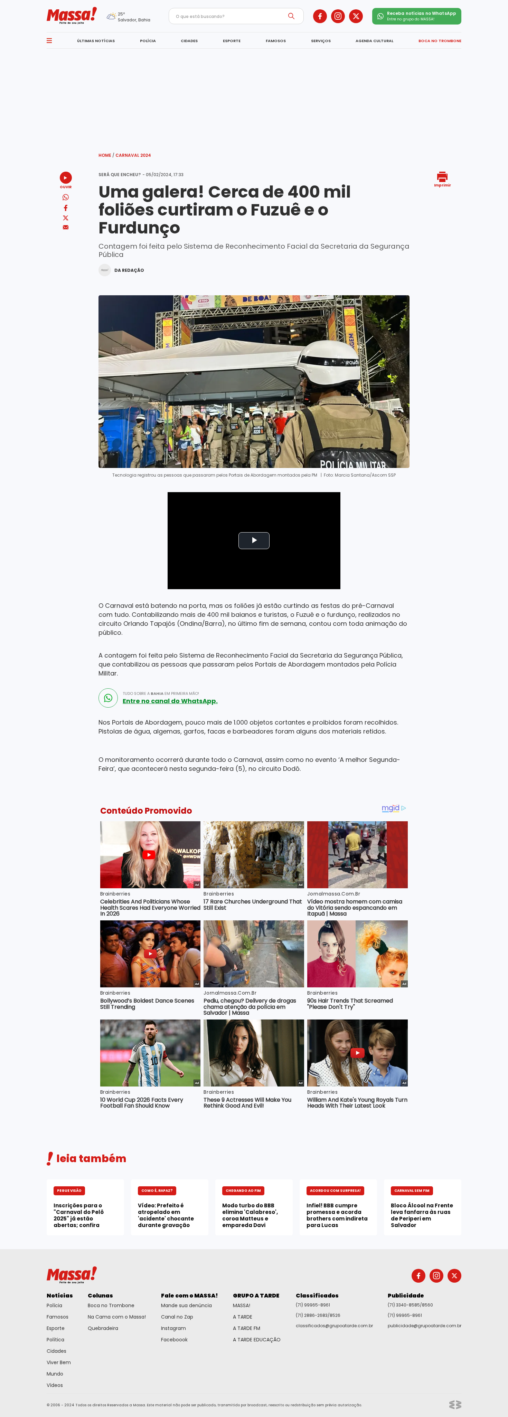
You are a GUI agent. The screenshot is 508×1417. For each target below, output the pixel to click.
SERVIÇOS (321, 41)
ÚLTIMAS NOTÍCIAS (96, 41)
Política (55, 1339)
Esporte (56, 1328)
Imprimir (442, 185)
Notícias (60, 1296)
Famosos (57, 1316)
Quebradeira (103, 1328)
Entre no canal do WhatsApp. (170, 701)
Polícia (54, 1305)
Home (106, 155)
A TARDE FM (246, 1328)
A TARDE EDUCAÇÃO (257, 1339)
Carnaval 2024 (133, 155)
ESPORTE (232, 41)
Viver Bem (59, 1362)
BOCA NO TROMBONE (439, 41)
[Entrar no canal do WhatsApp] (108, 698)
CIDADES (189, 41)
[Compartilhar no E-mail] (66, 227)
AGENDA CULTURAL (374, 41)
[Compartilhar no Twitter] (65, 218)
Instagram (173, 1328)
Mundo (55, 1373)
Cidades (56, 1351)
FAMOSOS (276, 41)
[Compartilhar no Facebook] (65, 209)
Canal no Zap (177, 1316)
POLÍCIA (148, 41)
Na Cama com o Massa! (117, 1316)
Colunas (100, 1296)
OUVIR (66, 186)
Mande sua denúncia (186, 1305)
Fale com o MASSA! (189, 1296)
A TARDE (242, 1316)
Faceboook (174, 1339)
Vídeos (55, 1385)
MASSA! (241, 1305)
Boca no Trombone (111, 1305)
